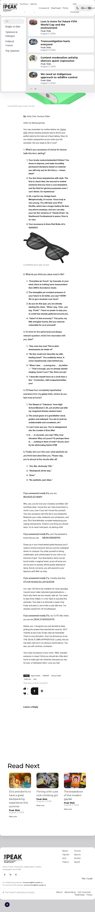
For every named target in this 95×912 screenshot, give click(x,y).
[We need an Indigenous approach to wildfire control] (33, 75)
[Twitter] (16, 875)
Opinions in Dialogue (11, 34)
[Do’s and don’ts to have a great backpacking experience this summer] (20, 780)
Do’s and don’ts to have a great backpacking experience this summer (20, 799)
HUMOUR (46, 676)
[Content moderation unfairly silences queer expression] (33, 58)
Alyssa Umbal (35, 676)
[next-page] (35, 88)
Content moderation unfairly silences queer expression (59, 59)
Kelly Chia (27, 679)
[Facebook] (34, 691)
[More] (42, 691)
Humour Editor (56, 676)
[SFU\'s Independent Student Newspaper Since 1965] (24, 858)
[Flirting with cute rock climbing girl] (47, 780)
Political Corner (9, 43)
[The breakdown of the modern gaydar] (75, 780)
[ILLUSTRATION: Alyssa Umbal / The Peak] (46, 247)
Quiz (34, 679)
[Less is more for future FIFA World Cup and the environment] (33, 22)
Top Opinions (12, 50)
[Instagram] (10, 875)
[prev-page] (31, 88)
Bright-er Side (12, 26)
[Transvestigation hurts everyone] (33, 42)
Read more (13, 816)
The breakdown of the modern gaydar (73, 795)
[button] (83, 8)
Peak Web (46, 31)
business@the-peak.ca (32, 882)
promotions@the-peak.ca (35, 885)
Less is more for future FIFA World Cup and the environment (59, 24)
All (6, 21)
